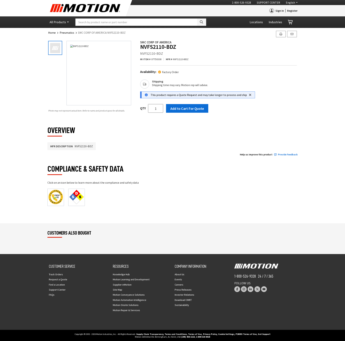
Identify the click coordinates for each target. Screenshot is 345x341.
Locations (256, 22)
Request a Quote (58, 279)
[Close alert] (250, 95)
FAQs (51, 294)
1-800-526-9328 (241, 2)
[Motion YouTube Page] (264, 289)
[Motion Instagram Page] (244, 289)
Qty (143, 108)
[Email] (292, 34)
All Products (58, 22)
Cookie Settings (226, 334)
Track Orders (56, 274)
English (290, 2)
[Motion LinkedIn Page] (250, 289)
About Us (179, 274)
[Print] (281, 34)
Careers (179, 284)
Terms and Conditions (176, 334)
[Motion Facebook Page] (237, 289)
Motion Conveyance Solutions (129, 294)
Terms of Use (195, 334)
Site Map (117, 289)
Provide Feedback (288, 154)
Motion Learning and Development (131, 279)
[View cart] (290, 22)
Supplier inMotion (122, 284)
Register (292, 10)
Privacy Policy (210, 334)
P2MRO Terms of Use (246, 334)
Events (178, 279)
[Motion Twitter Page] (257, 289)
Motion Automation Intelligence (129, 300)
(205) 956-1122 (188, 336)
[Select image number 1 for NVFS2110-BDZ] (55, 48)
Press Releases (183, 289)
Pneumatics (67, 32)
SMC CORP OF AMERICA (155, 42)
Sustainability (182, 305)
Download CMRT (183, 300)
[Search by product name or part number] (201, 22)
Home (52, 32)
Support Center (268, 2)
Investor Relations (184, 294)
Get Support (264, 334)
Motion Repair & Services (126, 310)
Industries (275, 22)
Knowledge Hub (121, 274)
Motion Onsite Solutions (126, 305)
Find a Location (57, 284)
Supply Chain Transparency (149, 334)
